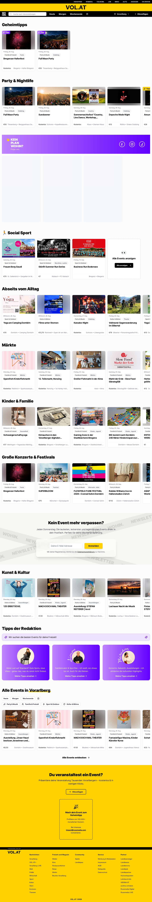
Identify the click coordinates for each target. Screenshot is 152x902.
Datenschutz (102, 872)
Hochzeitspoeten (127, 876)
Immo (117, 2)
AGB (99, 866)
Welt (31, 869)
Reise (54, 869)
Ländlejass (79, 862)
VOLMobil (100, 2)
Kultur (31, 882)
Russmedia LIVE (127, 892)
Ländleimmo (125, 866)
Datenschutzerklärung (86, 552)
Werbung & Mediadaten (107, 859)
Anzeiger (134, 2)
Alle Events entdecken (74, 757)
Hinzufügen (142, 14)
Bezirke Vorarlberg (59, 876)
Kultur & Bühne (73, 704)
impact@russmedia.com (76, 830)
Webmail (89, 2)
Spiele (77, 859)
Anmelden (93, 546)
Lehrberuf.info (126, 879)
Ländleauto (125, 862)
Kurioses (32, 889)
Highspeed (78, 2)
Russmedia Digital (127, 889)
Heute (52, 14)
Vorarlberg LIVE (35, 866)
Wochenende (76, 14)
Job (109, 2)
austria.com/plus (127, 886)
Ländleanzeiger (126, 859)
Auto (125, 2)
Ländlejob (124, 869)
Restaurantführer (58, 866)
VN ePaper (146, 2)
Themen (32, 892)
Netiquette (102, 869)
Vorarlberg (121, 14)
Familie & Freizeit (32, 704)
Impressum (102, 862)
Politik (31, 872)
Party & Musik (12, 704)
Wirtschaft (33, 876)
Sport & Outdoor (52, 704)
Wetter (54, 859)
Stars (31, 886)
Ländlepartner (126, 872)
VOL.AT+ (32, 862)
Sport (31, 879)
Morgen (62, 14)
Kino (54, 862)
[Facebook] (122, 144)
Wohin (54, 872)
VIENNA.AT (125, 882)
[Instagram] (132, 144)
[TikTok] (142, 144)
